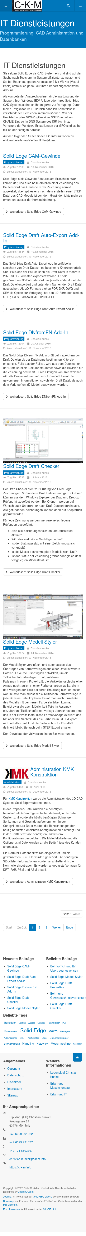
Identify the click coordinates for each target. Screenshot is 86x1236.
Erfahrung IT (58, 1094)
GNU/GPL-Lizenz (42, 1196)
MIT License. (10, 1204)
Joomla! (7, 1196)
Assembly (77, 1043)
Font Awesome (11, 1209)
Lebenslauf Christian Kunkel (63, 1074)
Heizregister (65, 1031)
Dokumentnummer (59, 1037)
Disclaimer (14, 1082)
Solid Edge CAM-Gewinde (31, 155)
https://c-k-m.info (20, 1167)
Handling (28, 1043)
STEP (22, 1037)
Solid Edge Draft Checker (31, 465)
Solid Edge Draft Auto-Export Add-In (41, 237)
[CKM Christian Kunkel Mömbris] (27, 6)
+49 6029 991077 (21, 1142)
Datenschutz (15, 1075)
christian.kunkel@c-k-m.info (27, 1159)
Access (31, 1022)
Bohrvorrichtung (12, 1043)
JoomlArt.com (26, 1191)
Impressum (14, 1088)
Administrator (10, 1037)
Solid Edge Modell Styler (30, 641)
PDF (64, 1022)
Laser (44, 1037)
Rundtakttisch (54, 1022)
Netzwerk (42, 1043)
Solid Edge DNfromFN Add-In (35, 332)
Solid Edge (33, 1030)
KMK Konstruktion (20, 798)
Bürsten (22, 1022)
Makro (53, 1031)
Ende (69, 927)
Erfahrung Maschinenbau (60, 1085)
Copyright (13, 1068)
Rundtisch (10, 1023)
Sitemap (12, 1095)
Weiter (56, 927)
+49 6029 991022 (21, 1134)
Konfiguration (33, 1037)
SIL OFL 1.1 (49, 1209)
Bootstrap (8, 1201)
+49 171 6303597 (21, 1150)
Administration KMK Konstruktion (52, 771)
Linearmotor (11, 1031)
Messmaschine (61, 1043)
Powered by (22, 1220)
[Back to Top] (77, 1057)
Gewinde (41, 1022)
